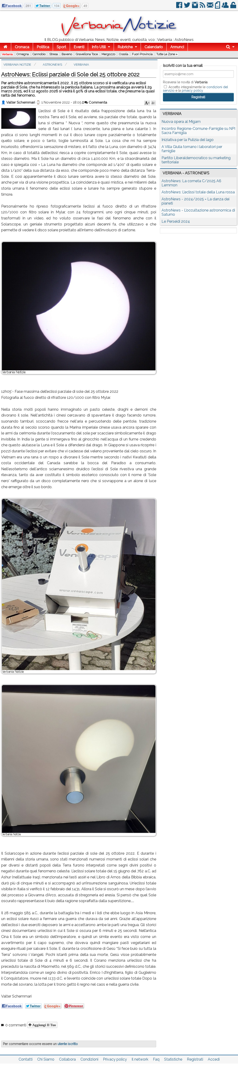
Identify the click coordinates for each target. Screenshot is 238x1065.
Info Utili (99, 47)
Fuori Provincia (142, 54)
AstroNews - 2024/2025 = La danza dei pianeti (195, 201)
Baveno (67, 54)
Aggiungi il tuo (43, 1025)
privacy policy (192, 90)
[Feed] (203, 7)
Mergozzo (108, 54)
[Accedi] (233, 7)
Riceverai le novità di (185, 82)
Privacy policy (115, 1059)
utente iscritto (68, 1044)
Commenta (97, 102)
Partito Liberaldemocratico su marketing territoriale (196, 160)
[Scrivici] (210, 7)
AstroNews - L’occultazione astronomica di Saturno (198, 212)
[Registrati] (225, 7)
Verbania (7, 54)
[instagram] (195, 7)
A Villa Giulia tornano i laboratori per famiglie (192, 148)
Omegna (23, 54)
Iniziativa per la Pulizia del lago (188, 140)
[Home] (5, 47)
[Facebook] (179, 7)
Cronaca (22, 47)
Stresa (53, 54)
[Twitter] (187, 7)
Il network (140, 1059)
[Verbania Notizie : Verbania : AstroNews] (119, 36)
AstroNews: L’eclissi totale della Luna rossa (198, 192)
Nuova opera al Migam (181, 121)
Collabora (67, 1059)
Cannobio (39, 54)
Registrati (195, 1059)
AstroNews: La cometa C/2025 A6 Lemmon (191, 183)
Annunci (177, 47)
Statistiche (173, 1059)
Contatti (26, 1059)
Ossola (123, 54)
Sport (61, 47)
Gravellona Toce (87, 54)
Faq (156, 1059)
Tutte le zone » (167, 54)
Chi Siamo (45, 1059)
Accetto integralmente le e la (195, 88)
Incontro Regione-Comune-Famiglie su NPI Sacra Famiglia (198, 130)
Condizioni (89, 1059)
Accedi (214, 1059)
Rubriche (125, 47)
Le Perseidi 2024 (176, 221)
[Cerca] (230, 47)
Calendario (154, 47)
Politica (43, 47)
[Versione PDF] (218, 7)
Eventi (79, 47)
